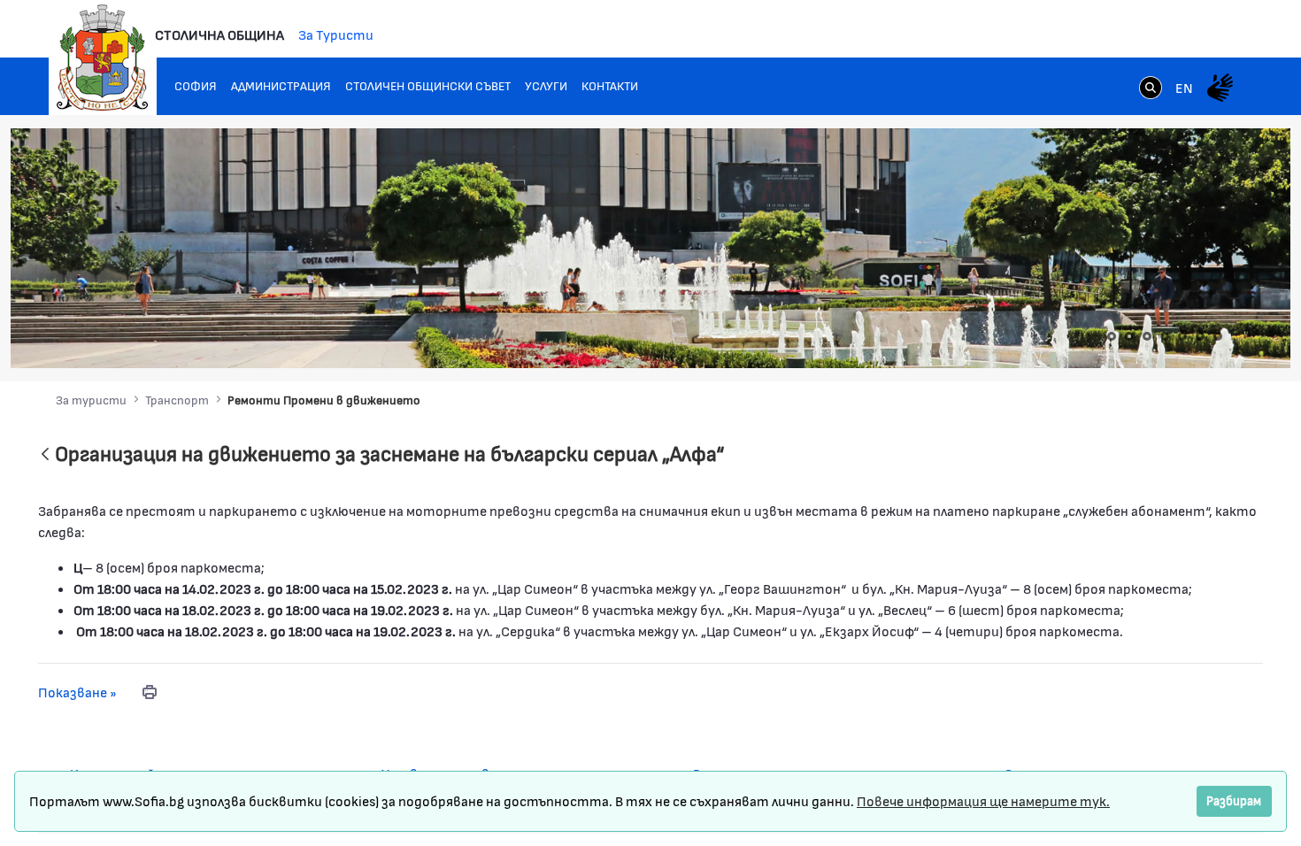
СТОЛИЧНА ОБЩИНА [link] (219, 34)
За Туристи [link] (335, 34)
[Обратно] (45, 455)
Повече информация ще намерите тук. (983, 800)
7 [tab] (1217, 336)
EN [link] (1184, 87)
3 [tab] (1147, 336)
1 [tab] (1111, 336)
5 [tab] (1182, 336)
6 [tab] (1200, 336)
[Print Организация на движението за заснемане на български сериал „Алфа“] (149, 692)
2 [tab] (1129, 336)
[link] (1150, 89)
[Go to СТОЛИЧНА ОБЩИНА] (103, 57)
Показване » (77, 691)
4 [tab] (1164, 336)
